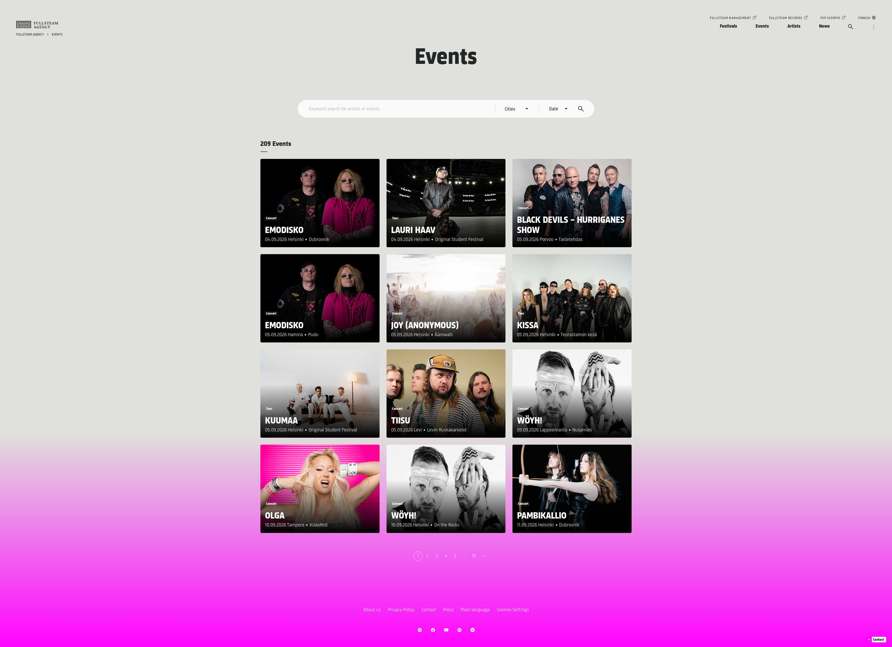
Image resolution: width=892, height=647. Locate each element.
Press (448, 610)
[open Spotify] (459, 630)
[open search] (850, 27)
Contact (429, 610)
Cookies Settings (513, 610)
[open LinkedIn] (472, 630)
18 (474, 556)
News (824, 26)
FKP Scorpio (830, 18)
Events (762, 26)
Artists (793, 26)
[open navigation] (873, 27)
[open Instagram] (419, 630)
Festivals (728, 26)
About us (372, 610)
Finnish (864, 18)
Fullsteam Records (786, 18)
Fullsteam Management (730, 18)
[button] (876, 639)
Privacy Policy (401, 610)
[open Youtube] (446, 630)
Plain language (475, 610)
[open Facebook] (433, 630)
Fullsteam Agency (30, 34)
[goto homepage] (37, 24)
